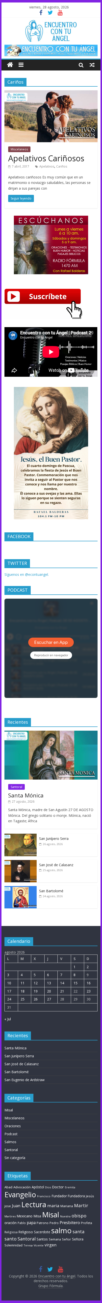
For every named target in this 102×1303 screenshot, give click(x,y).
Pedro (54, 1223)
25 (23, 999)
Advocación (22, 1187)
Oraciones (12, 1126)
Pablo (22, 1223)
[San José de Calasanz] (20, 862)
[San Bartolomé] (20, 888)
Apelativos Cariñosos (46, 158)
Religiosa (11, 1232)
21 (62, 991)
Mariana (66, 1206)
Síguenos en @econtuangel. (26, 574)
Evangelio (20, 1194)
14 (62, 983)
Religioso (26, 1232)
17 (9, 991)
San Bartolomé (51, 891)
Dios (48, 1187)
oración (10, 1222)
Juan (16, 1205)
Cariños (61, 166)
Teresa (28, 1245)
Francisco (44, 1196)
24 (9, 999)
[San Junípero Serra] (20, 836)
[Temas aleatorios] (92, 65)
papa (31, 1222)
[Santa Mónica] (51, 733)
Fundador (59, 1196)
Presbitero (70, 1222)
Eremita (70, 1187)
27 (49, 999)
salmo (61, 1230)
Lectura (33, 1204)
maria (53, 1205)
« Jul (7, 1019)
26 (36, 999)
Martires (10, 1216)
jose (7, 1206)
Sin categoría (14, 1157)
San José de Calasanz (56, 864)
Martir (81, 1205)
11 (23, 983)
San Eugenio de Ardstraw (24, 1079)
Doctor (58, 1186)
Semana (55, 1239)
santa (78, 1231)
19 (36, 991)
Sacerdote (42, 1232)
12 (36, 983)
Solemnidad (13, 1245)
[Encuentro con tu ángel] (10, 65)
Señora (77, 1239)
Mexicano (24, 1215)
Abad (8, 1187)
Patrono (43, 1223)
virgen (50, 1245)
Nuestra (65, 1216)
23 (89, 991)
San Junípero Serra (54, 838)
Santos (42, 1239)
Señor (66, 1239)
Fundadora (76, 1196)
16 (89, 983)
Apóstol (38, 1187)
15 (75, 983)
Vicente (39, 1245)
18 (23, 991)
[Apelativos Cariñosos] (51, 93)
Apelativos (46, 166)
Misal (8, 1110)
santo (10, 1239)
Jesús (90, 1196)
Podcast (11, 1134)
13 (49, 983)
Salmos (10, 1141)
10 (9, 983)
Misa (37, 1216)
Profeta (86, 1223)
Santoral (16, 787)
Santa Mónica (26, 795)
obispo (79, 1215)
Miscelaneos (19, 149)
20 (49, 991)
